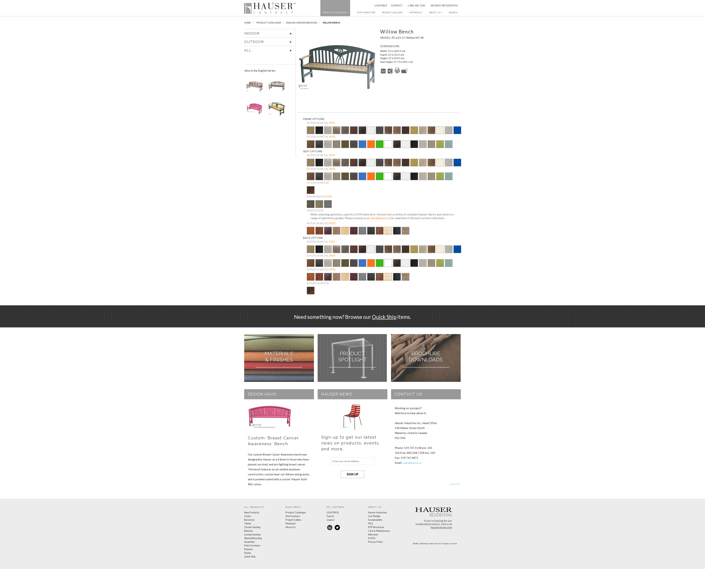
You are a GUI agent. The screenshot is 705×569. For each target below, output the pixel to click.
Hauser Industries (377, 512)
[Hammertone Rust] (405, 130)
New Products (251, 512)
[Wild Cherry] (319, 233)
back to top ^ (455, 484)
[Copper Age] (353, 130)
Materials (415, 12)
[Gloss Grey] (448, 130)
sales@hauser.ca (380, 218)
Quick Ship (384, 317)
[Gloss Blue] (457, 130)
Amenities (249, 541)
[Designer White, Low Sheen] (388, 146)
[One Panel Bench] (276, 110)
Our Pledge (374, 516)
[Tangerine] (371, 146)
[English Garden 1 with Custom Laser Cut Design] (254, 110)
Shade (247, 552)
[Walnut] (310, 206)
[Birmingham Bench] (276, 88)
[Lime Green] (379, 146)
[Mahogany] (353, 233)
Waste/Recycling (253, 538)
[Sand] (319, 206)
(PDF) (332, 122)
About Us (435, 12)
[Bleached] (388, 233)
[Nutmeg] (310, 146)
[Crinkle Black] (362, 130)
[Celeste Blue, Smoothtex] (448, 146)
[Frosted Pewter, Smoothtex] (422, 146)
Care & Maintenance (379, 530)
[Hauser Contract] (270, 8)
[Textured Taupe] (422, 130)
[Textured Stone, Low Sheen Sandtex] (319, 146)
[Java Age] (431, 130)
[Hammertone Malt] (397, 130)
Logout (330, 519)
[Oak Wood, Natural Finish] (336, 233)
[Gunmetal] (379, 130)
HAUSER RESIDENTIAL (444, 5)
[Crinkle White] (371, 130)
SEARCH (453, 12)
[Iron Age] (345, 130)
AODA (371, 538)
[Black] (397, 233)
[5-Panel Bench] (254, 88)
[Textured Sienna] (388, 130)
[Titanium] (336, 146)
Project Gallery (392, 12)
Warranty (373, 534)
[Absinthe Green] (440, 146)
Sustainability (375, 519)
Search (330, 516)
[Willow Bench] (337, 66)
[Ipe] (310, 192)
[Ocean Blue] (362, 146)
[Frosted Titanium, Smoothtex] (431, 146)
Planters (248, 549)
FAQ (370, 523)
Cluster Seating (252, 527)
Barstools (249, 519)
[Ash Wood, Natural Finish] (405, 231)
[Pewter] (328, 132)
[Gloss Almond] (440, 130)
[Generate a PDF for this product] (397, 72)
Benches (248, 530)
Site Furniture (366, 12)
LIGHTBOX (381, 5)
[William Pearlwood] (310, 233)
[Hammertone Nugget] (310, 130)
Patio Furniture (252, 545)
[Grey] (328, 206)
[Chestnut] (379, 233)
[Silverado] (336, 132)
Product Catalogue (268, 22)
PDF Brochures (376, 527)
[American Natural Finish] (345, 231)
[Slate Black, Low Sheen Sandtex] (319, 132)
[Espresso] (371, 233)
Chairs (247, 516)
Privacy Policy (375, 541)
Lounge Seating (252, 534)
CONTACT (395, 5)
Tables (247, 523)
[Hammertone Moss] (414, 130)
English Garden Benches (301, 22)
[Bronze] (345, 146)
